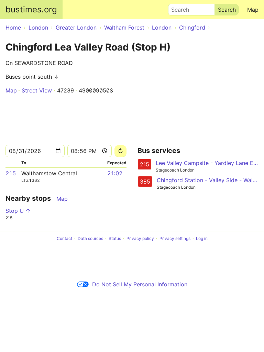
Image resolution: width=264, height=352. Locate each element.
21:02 (114, 173)
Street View (37, 90)
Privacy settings (175, 238)
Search (177, 7)
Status (115, 238)
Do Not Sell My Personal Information (139, 284)
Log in (202, 238)
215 (11, 173)
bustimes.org (31, 9)
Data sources (90, 238)
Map (252, 9)
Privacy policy (140, 238)
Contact (64, 238)
